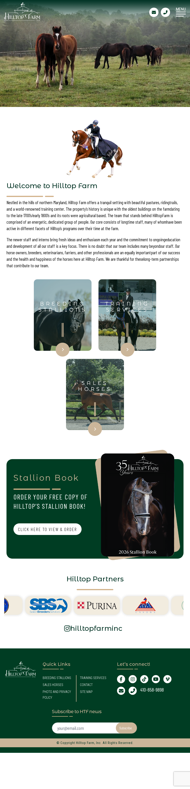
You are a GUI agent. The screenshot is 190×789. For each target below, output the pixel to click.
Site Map (86, 692)
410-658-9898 (152, 689)
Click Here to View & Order (47, 529)
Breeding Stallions (57, 678)
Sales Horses (53, 685)
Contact (86, 685)
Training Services (93, 678)
